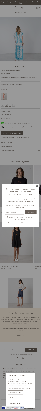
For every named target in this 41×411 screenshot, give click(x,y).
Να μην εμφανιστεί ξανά (21, 219)
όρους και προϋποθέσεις (27, 217)
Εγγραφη (31, 212)
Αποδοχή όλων (15, 403)
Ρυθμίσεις (13, 398)
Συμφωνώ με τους (21, 217)
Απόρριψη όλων (15, 392)
